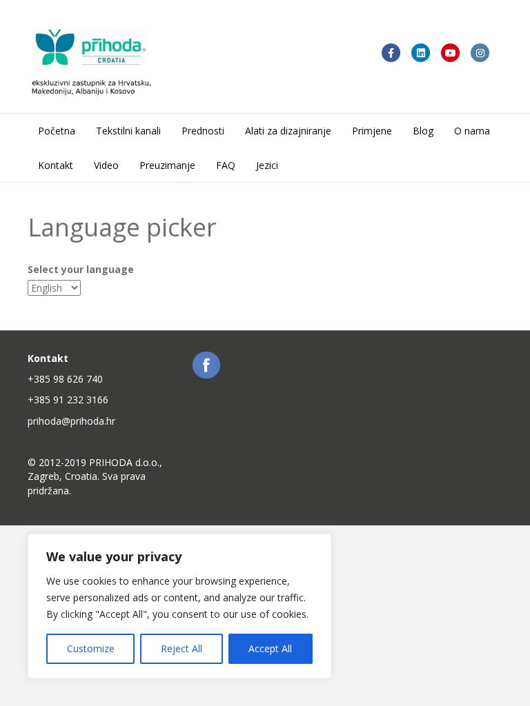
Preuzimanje (167, 165)
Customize (91, 648)
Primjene (372, 130)
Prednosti (202, 130)
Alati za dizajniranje (288, 130)
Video (106, 165)
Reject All (181, 648)
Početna (56, 130)
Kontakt (55, 165)
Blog (423, 130)
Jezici (267, 165)
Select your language (81, 269)
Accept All (270, 648)
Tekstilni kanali (128, 130)
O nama (472, 130)
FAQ (225, 165)
